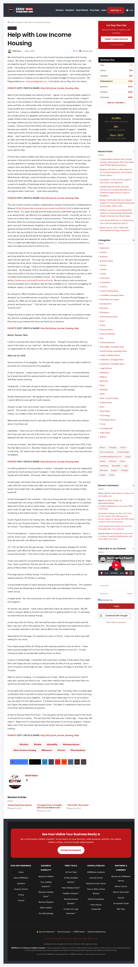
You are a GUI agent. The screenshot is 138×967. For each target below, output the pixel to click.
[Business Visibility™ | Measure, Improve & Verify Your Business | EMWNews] (22, 10)
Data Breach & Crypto (109, 299)
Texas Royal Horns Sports (20, 805)
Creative (103, 287)
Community (105, 278)
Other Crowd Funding (109, 398)
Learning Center (96, 878)
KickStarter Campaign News (112, 364)
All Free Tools (71, 872)
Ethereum (112, 461)
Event (102, 321)
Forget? (129, 594)
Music (102, 385)
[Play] (101, 573)
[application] (116, 565)
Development (105, 304)
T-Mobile (124, 470)
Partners (60, 10)
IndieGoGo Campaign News (112, 360)
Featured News (106, 329)
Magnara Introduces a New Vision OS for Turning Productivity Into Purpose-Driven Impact (116, 172)
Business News (106, 261)
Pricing (21, 895)
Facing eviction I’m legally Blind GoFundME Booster (49, 806)
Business (104, 257)
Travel (102, 424)
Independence (72, 744)
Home (12, 22)
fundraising (104, 466)
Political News (106, 403)
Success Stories (21, 889)
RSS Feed (121, 909)
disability (53, 744)
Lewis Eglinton (104, 526)
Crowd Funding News (109, 291)
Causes (19, 22)
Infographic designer (107, 513)
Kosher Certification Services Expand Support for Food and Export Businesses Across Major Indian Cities (117, 203)
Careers (121, 898)
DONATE (12, 88)
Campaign (112, 447)
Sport (102, 407)
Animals (103, 252)
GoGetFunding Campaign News (113, 351)
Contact (21, 900)
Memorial (104, 381)
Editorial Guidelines (96, 899)
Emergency (105, 312)
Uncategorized (106, 428)
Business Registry (46, 902)
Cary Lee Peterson (107, 452)
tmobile (102, 475)
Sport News (105, 411)
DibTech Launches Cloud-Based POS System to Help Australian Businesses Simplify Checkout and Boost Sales (116, 213)
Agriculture (104, 248)
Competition (105, 282)
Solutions (69, 10)
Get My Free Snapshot (71, 850)
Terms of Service (51, 938)
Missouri (47, 750)
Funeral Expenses (107, 342)
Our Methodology (46, 913)
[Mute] (126, 573)
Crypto (127, 457)
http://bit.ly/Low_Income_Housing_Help (59, 88)
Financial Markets (107, 334)
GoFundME (116, 466)
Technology (105, 415)
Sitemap (94, 938)
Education (104, 308)
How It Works (82, 10)
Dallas (38, 744)
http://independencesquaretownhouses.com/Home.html (43, 208)
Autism (24, 744)
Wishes (103, 437)
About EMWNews (21, 878)
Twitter (111, 475)
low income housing (25, 750)
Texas (62, 750)
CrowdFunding (123, 452)
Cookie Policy (82, 938)
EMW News (16, 51)
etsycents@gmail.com (36, 81)
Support (114, 470)
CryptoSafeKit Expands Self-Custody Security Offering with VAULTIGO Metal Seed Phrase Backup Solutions (117, 162)
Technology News (107, 420)
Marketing (104, 372)
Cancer (103, 265)
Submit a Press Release (116, 39)
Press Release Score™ (71, 888)
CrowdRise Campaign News (112, 295)
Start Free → (116, 10)
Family (103, 325)
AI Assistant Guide (121, 903)
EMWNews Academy (96, 872)
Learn (103, 10)
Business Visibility (46, 876)
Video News (105, 433)
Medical (103, 377)
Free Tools (94, 10)
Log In (116, 606)
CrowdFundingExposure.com (110, 457)
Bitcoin (102, 447)
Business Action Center (96, 883)
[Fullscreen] (131, 573)
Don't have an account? (116, 622)
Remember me (106, 600)
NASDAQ (104, 390)
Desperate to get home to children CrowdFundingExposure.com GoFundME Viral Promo (115, 536)
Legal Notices (106, 368)
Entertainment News (109, 317)
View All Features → (116, 103)
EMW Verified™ (46, 908)
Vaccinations (78, 750)
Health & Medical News (110, 355)
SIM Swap (103, 470)
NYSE (102, 394)
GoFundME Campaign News (112, 347)
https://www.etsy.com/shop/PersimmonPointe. (31, 280)
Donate (102, 461)
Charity (103, 274)
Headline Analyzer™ (71, 893)
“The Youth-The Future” (78, 805)
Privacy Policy (67, 938)
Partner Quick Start (121, 892)
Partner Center (121, 886)
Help (125, 466)
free (101, 338)
